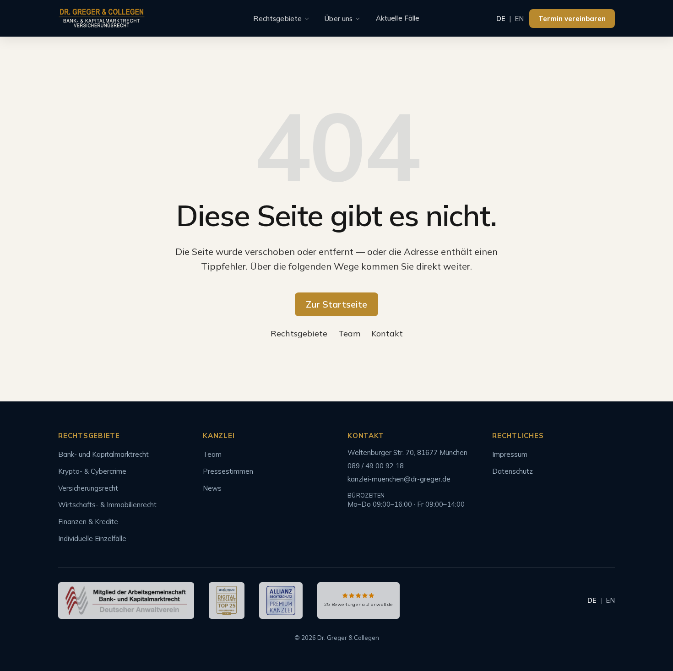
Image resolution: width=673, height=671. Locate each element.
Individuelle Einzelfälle (92, 538)
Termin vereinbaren (572, 18)
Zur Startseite (336, 304)
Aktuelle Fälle (398, 18)
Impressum (509, 454)
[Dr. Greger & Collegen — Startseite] (101, 18)
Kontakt (387, 333)
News (212, 488)
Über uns (339, 18)
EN (519, 18)
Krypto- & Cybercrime (92, 471)
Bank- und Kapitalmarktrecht (103, 454)
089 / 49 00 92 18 (375, 465)
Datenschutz (512, 471)
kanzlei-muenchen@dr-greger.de (398, 479)
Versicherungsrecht (88, 488)
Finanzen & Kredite (88, 521)
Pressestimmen (228, 471)
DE (500, 18)
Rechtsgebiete (277, 18)
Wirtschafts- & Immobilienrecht (107, 504)
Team (349, 333)
